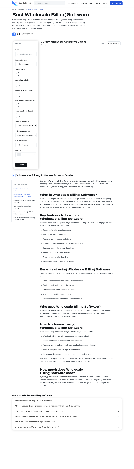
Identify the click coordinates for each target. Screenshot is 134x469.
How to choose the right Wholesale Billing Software (25, 213)
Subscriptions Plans (22, 121)
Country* (18, 150)
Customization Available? (24, 111)
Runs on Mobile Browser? (24, 90)
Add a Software (101, 3)
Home (14, 9)
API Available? (20, 69)
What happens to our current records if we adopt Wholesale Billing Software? (46, 416)
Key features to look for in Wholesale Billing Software (22, 195)
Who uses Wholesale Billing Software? (22, 207)
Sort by (103, 43)
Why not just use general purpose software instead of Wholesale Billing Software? (48, 406)
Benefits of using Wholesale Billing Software (25, 201)
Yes (19, 73)
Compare (84, 3)
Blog (90, 3)
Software (21, 9)
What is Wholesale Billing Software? (21, 190)
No (19, 75)
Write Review (116, 3)
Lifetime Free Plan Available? (25, 100)
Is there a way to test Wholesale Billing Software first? (37, 427)
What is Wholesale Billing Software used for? (33, 401)
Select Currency (20, 141)
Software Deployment (22, 131)
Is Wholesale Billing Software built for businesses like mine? (39, 411)
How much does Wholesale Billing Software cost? (24, 218)
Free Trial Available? (22, 80)
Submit (21, 164)
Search (17, 50)
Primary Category (21, 60)
